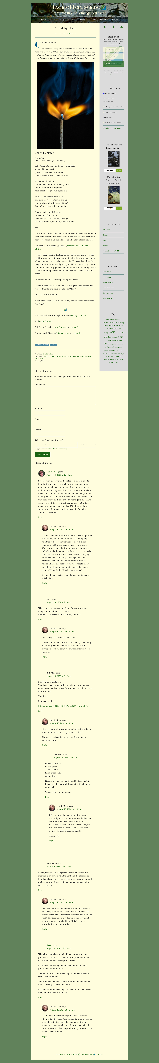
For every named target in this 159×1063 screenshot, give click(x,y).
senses (109, 353)
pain (109, 347)
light (114, 340)
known (79, 356)
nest (106, 347)
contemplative (110, 328)
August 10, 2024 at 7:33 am (62, 902)
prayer (119, 350)
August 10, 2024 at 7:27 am (62, 1010)
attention (107, 322)
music (120, 344)
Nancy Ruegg (53, 472)
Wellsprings (107, 298)
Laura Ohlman (60, 327)
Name (38, 408)
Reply (40, 517)
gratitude (108, 337)
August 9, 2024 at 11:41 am (59, 867)
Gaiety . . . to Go (78, 315)
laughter (110, 340)
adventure (117, 319)
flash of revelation (66, 356)
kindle (74, 356)
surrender (117, 356)
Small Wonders (48, 354)
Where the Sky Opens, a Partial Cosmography (113, 180)
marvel (115, 344)
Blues (106, 325)
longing (119, 340)
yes (117, 362)
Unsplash (74, 327)
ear (54, 356)
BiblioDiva (107, 272)
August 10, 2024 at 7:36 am (59, 602)
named (37, 359)
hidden (115, 337)
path (112, 347)
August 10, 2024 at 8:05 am (65, 757)
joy (106, 340)
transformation (109, 359)
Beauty (115, 322)
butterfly (110, 325)
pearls (106, 350)
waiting (121, 359)
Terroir (105, 246)
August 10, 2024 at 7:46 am (62, 723)
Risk (105, 353)
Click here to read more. (112, 128)
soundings (120, 354)
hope (121, 336)
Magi (111, 344)
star (112, 356)
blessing (121, 323)
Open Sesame (45, 321)
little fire (84, 356)
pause (116, 347)
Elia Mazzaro (62, 333)
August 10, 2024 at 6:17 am (59, 676)
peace (120, 347)
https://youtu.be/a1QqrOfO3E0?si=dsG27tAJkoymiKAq (63, 706)
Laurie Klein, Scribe (76, 7)
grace (120, 332)
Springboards (108, 293)
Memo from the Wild (111, 251)
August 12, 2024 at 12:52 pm (59, 475)
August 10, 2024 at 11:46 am (70, 809)
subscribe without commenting (55, 449)
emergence (107, 333)
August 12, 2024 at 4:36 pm (62, 529)
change (115, 325)
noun (41, 359)
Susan (49, 945)
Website (38, 429)
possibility (112, 350)
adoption (110, 319)
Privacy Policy (99, 1054)
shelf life (114, 354)
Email (38, 419)
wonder (112, 362)
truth (116, 359)
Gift (113, 332)
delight (118, 328)
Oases (105, 235)
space (108, 356)
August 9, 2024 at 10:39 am (59, 948)
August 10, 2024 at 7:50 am (62, 631)
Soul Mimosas (108, 288)
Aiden (45, 356)
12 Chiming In (71, 34)
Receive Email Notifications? (50, 440)
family (58, 356)
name (90, 356)
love (106, 343)
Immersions (107, 277)
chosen (50, 356)
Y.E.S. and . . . (107, 230)
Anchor (106, 240)
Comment (40, 384)
